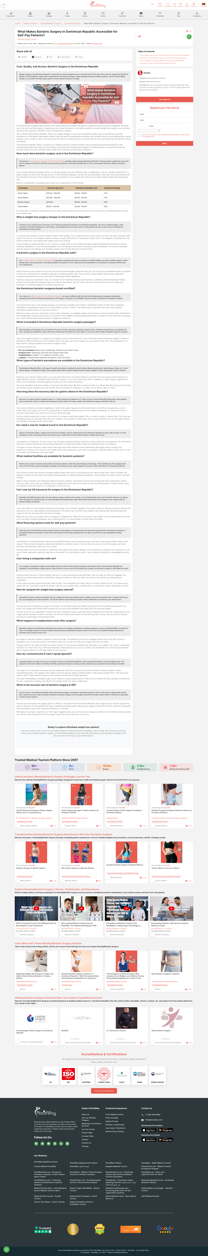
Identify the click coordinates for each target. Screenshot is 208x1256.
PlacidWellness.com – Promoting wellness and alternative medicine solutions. (48, 1182)
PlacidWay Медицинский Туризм (83, 1163)
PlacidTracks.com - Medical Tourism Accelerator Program (156, 1167)
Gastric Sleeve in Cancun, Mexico (165, 868)
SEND (164, 143)
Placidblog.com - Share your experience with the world (153, 1173)
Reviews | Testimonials (115, 1125)
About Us (85, 1114)
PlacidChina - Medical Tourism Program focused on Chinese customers (86, 1173)
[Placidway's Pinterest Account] (55, 1144)
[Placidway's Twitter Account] (42, 1144)
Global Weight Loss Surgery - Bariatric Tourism (157, 1189)
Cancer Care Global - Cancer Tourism (49, 1202)
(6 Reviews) (75, 1039)
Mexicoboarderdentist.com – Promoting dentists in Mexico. (157, 1181)
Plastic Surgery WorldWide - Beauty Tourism (84, 1189)
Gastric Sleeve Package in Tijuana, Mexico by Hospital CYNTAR (80, 811)
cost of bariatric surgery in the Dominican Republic (47, 161)
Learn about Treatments (115, 1128)
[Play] (189, 36)
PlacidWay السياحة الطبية (79, 1166)
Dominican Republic (72, 23)
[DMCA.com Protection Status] (100, 1229)
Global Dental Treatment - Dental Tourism (83, 1197)
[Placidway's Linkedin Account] (67, 1144)
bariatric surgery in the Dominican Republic (38, 260)
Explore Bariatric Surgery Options (73, 740)
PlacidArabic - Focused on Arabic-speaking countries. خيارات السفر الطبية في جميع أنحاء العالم (121, 1182)
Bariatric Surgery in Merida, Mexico (30, 868)
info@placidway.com (153, 1120)
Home (17, 23)
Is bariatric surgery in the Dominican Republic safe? (158, 63)
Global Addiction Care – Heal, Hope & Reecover (121, 1197)
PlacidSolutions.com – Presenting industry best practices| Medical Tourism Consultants (119, 1174)
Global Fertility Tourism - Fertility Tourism (47, 1197)
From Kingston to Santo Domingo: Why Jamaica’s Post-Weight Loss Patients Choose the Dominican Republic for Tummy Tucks (125, 976)
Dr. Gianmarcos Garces (116, 1030)
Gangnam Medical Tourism (116, 1166)
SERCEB (64, 1030)
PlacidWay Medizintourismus (46, 1162)
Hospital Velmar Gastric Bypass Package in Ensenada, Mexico (124, 811)
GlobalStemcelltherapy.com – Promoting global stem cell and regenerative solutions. (118, 1190)
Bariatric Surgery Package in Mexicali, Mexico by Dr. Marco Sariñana (172, 811)
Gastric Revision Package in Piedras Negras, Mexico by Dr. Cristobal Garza (34, 811)
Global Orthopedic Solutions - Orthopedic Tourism (82, 1203)
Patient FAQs (87, 1133)
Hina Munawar (97, 43)
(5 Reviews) (165, 1039)
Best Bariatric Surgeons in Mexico (166, 974)
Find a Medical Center (115, 1114)
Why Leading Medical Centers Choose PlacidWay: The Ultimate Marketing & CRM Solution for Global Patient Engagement (78, 924)
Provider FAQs (87, 1136)
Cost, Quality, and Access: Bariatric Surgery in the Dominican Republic (165, 55)
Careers (85, 1139)
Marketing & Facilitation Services (91, 1125)
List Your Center (88, 1129)
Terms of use (156, 134)
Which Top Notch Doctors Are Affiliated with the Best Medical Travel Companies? (36, 924)
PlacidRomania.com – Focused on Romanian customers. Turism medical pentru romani (49, 1174)
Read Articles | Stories (115, 1131)
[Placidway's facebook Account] (36, 1144)
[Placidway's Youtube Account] (49, 1144)
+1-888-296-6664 (152, 1115)
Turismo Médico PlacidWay (45, 1166)
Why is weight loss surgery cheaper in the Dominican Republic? (162, 61)
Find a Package (112, 1118)
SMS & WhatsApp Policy (170, 134)
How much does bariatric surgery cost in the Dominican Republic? (163, 58)
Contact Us (86, 1143)
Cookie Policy (149, 136)
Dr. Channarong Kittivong (64, 43)
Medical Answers (30, 23)
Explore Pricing (112, 1121)
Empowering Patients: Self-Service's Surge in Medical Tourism (169, 924)
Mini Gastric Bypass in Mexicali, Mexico (77, 868)
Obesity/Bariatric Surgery (51, 23)
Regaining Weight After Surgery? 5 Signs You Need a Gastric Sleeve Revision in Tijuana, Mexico (35, 976)
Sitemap (85, 1146)
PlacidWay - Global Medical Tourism (156, 1163)
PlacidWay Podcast (113, 1163)
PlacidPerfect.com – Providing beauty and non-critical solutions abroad (85, 1181)
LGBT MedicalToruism (150, 1196)
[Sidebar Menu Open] (3, 4)
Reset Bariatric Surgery (161, 1030)
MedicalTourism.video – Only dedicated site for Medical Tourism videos (50, 1189)
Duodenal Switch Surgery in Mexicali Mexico (124, 865)
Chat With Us (164, 99)
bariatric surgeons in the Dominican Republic (46, 296)
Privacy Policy (185, 134)
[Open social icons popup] (139, 36)
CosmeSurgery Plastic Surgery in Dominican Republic (34, 1031)
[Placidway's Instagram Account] (61, 1144)
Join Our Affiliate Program (89, 1119)
